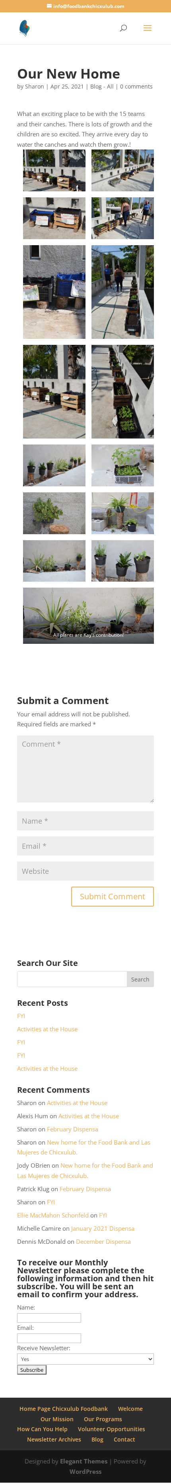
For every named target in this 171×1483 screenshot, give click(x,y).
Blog (97, 1439)
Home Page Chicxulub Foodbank (63, 1408)
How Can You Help (42, 1429)
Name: (26, 1307)
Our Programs (103, 1419)
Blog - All (102, 86)
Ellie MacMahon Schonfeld (53, 1215)
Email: (25, 1328)
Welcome (130, 1408)
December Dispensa (103, 1241)
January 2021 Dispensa (102, 1228)
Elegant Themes (83, 1461)
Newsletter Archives (54, 1439)
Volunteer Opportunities (111, 1429)
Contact (124, 1439)
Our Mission (57, 1419)
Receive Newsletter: (43, 1348)
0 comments (136, 86)
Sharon (34, 86)
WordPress (85, 1471)
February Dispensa (72, 1129)
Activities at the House (47, 1029)
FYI (21, 1016)
